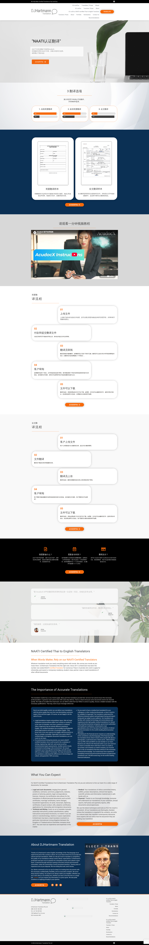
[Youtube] (60, 885)
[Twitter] (56, 885)
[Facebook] (114, 1)
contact (36, 877)
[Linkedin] (117, 1)
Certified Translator (56, 668)
